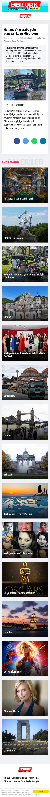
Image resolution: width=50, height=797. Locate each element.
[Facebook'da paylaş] (17, 141)
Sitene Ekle (19, 781)
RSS (37, 778)
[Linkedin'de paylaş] (43, 141)
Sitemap (8, 781)
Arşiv (31, 778)
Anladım (41, 791)
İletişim (35, 781)
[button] (46, 16)
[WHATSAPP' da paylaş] (34, 141)
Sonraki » (20, 105)
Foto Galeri (20, 38)
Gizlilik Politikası (19, 778)
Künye (7, 778)
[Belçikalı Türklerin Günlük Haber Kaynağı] (25, 770)
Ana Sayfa (8, 38)
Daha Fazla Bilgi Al (33, 795)
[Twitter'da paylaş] (26, 141)
